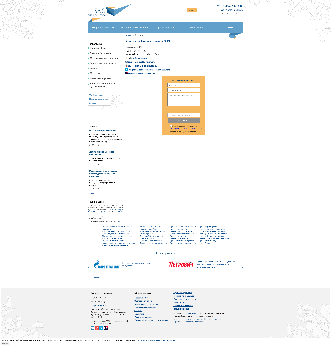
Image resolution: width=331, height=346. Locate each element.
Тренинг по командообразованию (183, 243)
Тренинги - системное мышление (183, 227)
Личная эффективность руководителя (102, 85)
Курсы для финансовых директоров (213, 234)
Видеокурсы (178, 302)
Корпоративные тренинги (134, 27)
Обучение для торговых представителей (117, 236)
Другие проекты (94, 277)
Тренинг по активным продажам (182, 241)
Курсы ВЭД (106, 229)
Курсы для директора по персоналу (115, 234)
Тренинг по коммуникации (150, 227)
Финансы (95, 68)
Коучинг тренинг (146, 234)
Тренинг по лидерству (207, 241)
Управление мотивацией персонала (153, 231)
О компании (196, 27)
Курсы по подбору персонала (151, 241)
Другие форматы (165, 27)
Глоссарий (198, 322)
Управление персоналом (103, 63)
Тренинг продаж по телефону (181, 231)
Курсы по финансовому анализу (211, 236)
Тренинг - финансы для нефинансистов (214, 238)
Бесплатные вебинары (183, 305)
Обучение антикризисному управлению (117, 227)
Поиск (192, 10)
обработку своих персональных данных (185, 128)
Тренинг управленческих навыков (115, 245)
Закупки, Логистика (100, 52)
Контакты (227, 27)
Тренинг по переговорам (179, 238)
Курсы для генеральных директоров (116, 231)
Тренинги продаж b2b (178, 229)
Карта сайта (202, 319)
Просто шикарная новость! (102, 130)
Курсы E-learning (205, 243)
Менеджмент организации (104, 58)
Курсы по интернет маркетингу (114, 238)
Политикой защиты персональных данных (105, 211)
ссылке (117, 221)
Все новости (93, 193)
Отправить (183, 120)
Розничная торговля (101, 78)
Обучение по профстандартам (113, 241)
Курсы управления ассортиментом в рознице (119, 243)
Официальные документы (184, 319)
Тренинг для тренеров (178, 236)
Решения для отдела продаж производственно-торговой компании (103, 174)
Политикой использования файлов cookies (105, 213)
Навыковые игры (98, 99)
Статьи (93, 103)
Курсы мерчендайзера (148, 229)
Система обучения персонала (151, 236)
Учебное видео (97, 95)
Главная (128, 35)
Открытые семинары (103, 27)
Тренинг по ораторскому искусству (153, 243)
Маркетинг (95, 73)
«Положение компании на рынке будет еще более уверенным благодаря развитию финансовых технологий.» (216, 264)
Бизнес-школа (192, 313)
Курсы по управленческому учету (212, 231)
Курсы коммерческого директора (212, 229)
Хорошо (5, 344)
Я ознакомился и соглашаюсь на (184, 127)
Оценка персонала (147, 238)
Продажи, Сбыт (98, 47)
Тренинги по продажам (183, 296)
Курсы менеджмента (182, 292)
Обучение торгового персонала (182, 234)
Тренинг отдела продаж (208, 227)
